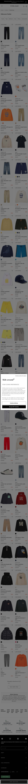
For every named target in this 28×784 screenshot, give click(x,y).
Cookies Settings (14, 402)
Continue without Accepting (20, 375)
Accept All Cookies (14, 406)
